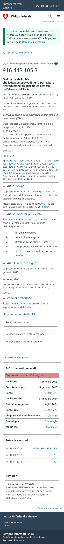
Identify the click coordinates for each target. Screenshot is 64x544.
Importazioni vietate (24, 214)
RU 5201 (23, 169)
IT (47, 5)
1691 (36, 166)
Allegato (12, 279)
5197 (50, 160)
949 (13, 166)
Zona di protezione (19, 298)
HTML (36, 448)
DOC (55, 448)
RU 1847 (12, 160)
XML (43, 448)
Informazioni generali (18, 53)
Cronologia (51, 421)
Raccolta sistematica (34, 41)
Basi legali (7, 540)
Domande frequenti (13, 522)
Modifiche (51, 427)
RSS (31, 533)
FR (42, 5)
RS (9, 155)
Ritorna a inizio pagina (16, 358)
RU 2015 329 (50, 392)
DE (37, 5)
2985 (25, 160)
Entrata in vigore (22, 263)
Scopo (20, 186)
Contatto (8, 525)
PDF (49, 448)
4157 (45, 160)
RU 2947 (41, 206)
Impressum (19, 540)
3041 (21, 166)
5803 (34, 163)
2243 (5, 169)
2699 (14, 163)
